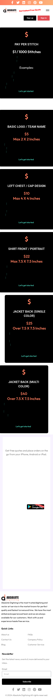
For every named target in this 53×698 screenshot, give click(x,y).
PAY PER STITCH (26, 44)
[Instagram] (29, 2)
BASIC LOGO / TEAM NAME (26, 126)
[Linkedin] (23, 2)
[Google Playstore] (35, 506)
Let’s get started (26, 91)
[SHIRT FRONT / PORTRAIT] (26, 239)
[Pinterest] (35, 2)
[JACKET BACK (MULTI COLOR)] (23, 372)
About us (5, 634)
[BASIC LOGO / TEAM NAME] (26, 117)
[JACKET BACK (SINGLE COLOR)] (29, 302)
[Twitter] (18, 2)
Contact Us (6, 639)
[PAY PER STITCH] (26, 34)
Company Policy (35, 639)
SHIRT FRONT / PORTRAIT (26, 249)
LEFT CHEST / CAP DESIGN (27, 186)
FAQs (30, 634)
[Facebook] (12, 2)
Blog (3, 644)
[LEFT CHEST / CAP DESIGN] (26, 176)
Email (4, 669)
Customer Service (36, 644)
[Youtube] (41, 2)
